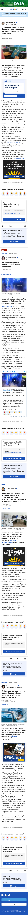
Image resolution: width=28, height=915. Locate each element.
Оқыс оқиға (4, 253)
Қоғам (3, 19)
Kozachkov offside (6, 306)
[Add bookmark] (25, 226)
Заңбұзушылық (13, 253)
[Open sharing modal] (18, 226)
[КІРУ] (25, 9)
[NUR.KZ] (14, 9)
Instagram (15, 241)
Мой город (13, 736)
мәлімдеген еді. (19, 158)
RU (23, 9)
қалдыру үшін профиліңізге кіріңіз (13, 213)
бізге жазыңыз (19, 182)
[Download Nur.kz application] (14, 3)
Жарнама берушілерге (14, 904)
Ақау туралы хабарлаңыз (14, 900)
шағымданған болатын (13, 142)
